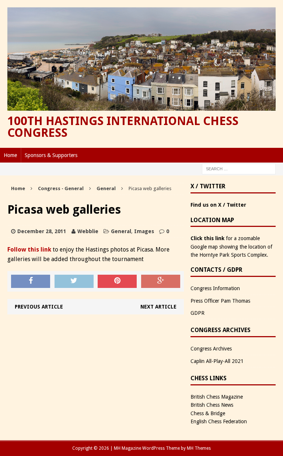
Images (144, 231)
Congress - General (61, 188)
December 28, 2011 (41, 231)
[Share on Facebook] (30, 281)
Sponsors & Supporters (51, 155)
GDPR (198, 313)
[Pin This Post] (117, 281)
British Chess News (212, 405)
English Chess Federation (219, 421)
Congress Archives (211, 349)
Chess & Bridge (208, 413)
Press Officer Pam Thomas (220, 301)
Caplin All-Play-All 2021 (217, 361)
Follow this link (29, 249)
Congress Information (215, 288)
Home (10, 155)
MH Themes (199, 448)
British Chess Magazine (217, 397)
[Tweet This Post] (74, 281)
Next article (158, 307)
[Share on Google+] (160, 281)
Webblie (87, 231)
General (121, 231)
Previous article (39, 307)
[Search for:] (239, 169)
